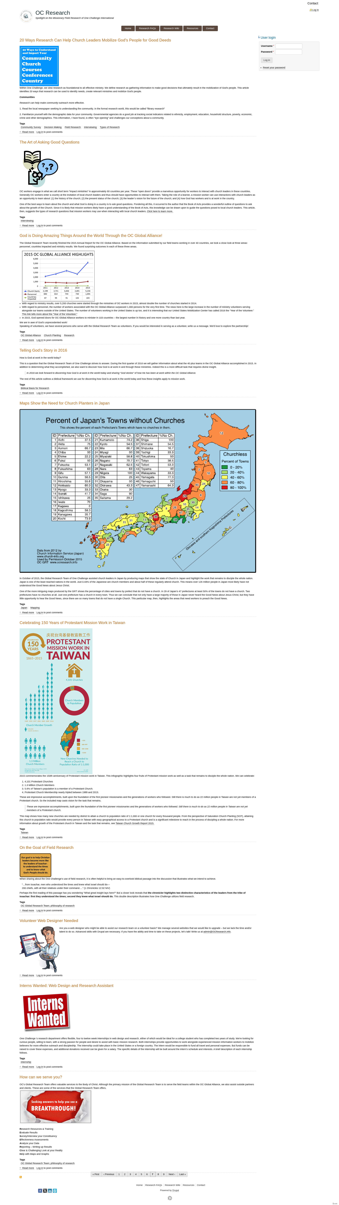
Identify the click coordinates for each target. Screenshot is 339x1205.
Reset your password (274, 67)
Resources (188, 1185)
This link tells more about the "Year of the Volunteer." (49, 314)
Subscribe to (21, 1177)
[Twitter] (45, 1191)
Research (69, 335)
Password (266, 51)
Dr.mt (335, 1203)
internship (26, 1062)
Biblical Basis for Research (35, 388)
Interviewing (90, 127)
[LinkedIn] (50, 1191)
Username (267, 46)
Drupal (175, 1190)
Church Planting (52, 335)
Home (139, 1185)
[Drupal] (55, 1191)
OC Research (52, 13)
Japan (24, 607)
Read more (28, 132)
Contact (312, 3)
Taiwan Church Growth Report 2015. (135, 823)
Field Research (73, 127)
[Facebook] (40, 1191)
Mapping (35, 607)
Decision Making (53, 127)
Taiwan (24, 832)
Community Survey (31, 127)
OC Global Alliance (31, 335)
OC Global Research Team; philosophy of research (48, 905)
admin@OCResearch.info (217, 931)
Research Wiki (172, 1185)
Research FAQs (153, 1185)
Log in (315, 10)
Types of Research (110, 127)
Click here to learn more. (160, 211)
